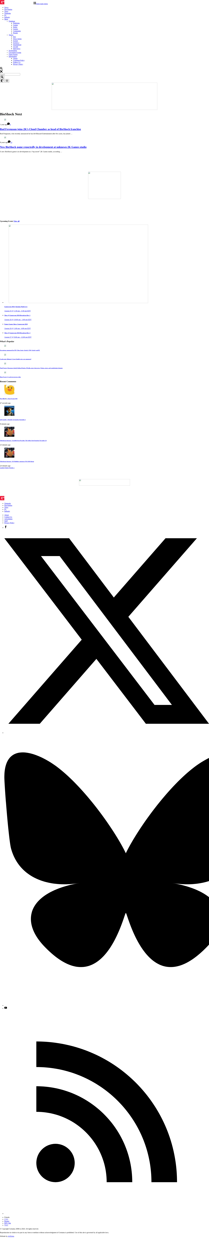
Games (15, 25)
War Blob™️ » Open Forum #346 (8, 398)
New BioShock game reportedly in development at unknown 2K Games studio (43, 147)
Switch (15, 41)
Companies (17, 31)
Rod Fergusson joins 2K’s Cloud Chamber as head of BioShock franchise (40, 129)
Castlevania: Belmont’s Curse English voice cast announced (15, 359)
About (15, 58)
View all (16, 221)
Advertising (8, 519)
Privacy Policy (18, 64)
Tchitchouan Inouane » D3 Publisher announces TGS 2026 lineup (17, 461)
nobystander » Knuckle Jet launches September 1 (13, 419)
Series (15, 27)
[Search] (1, 69)
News (6, 7)
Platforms (16, 23)
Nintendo (7, 13)
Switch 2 (16, 43)
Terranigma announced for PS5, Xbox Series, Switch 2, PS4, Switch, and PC (20, 350)
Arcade (15, 47)
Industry (7, 17)
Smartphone (17, 45)
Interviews (16, 49)
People (15, 33)
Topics (11, 35)
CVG (6, 1219)
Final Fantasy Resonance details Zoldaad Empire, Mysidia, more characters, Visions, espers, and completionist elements (31, 368)
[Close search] (1, 72)
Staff (6, 521)
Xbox (6, 11)
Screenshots (13, 51)
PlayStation (8, 9)
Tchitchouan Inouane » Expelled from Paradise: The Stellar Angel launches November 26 (23, 440)
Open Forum (13, 54)
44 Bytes (11, 1236)
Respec (6, 1221)
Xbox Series (17, 39)
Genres (15, 29)
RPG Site (7, 1223)
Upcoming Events (15, 52)
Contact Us (8, 517)
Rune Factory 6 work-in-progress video (10, 377)
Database (12, 21)
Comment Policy (19, 60)
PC (5, 15)
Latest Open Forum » (7, 468)
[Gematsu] (16, 4)
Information (13, 56)
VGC (6, 1225)
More (6, 19)
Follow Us (16, 62)
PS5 (14, 37)
